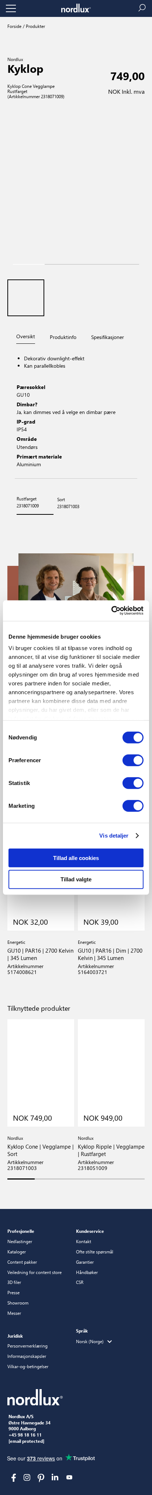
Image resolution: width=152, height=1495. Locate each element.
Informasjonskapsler (26, 1356)
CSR (79, 1282)
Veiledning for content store (34, 1272)
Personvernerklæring (27, 1346)
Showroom (17, 1303)
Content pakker (22, 1262)
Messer (14, 1313)
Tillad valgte (76, 879)
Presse (13, 1292)
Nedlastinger (19, 1241)
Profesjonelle (20, 1231)
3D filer (14, 1282)
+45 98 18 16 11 (25, 1435)
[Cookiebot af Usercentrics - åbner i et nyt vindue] (111, 611)
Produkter (35, 26)
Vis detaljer (113, 835)
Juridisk (15, 1336)
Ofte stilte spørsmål (94, 1252)
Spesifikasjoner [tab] (107, 336)
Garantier (85, 1262)
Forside (14, 26)
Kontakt (83, 1241)
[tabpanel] (76, 412)
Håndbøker (87, 1272)
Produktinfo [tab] (63, 336)
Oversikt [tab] (25, 336)
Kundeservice (90, 1231)
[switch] (133, 760)
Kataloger (16, 1252)
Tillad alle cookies (76, 857)
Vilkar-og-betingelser (27, 1366)
